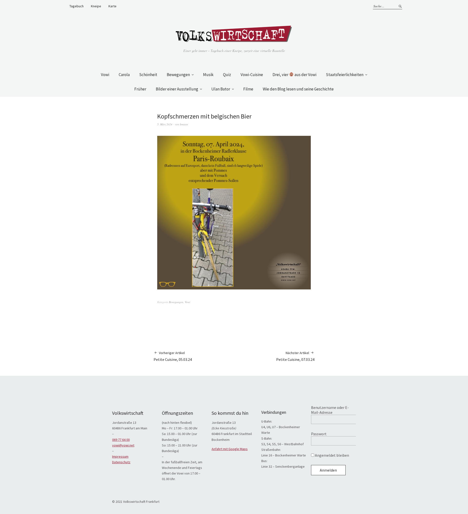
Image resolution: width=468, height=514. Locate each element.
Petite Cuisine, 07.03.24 (295, 356)
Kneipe (96, 6)
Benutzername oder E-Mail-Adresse (330, 410)
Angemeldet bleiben (331, 455)
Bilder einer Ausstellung (177, 89)
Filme (248, 89)
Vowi (105, 74)
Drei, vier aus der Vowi (294, 74)
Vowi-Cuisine (252, 74)
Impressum (120, 456)
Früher (140, 89)
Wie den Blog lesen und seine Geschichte (298, 89)
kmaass (184, 124)
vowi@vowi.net (123, 445)
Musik (208, 74)
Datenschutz (121, 462)
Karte (112, 6)
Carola (124, 74)
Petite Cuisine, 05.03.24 (173, 356)
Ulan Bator (220, 89)
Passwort (319, 433)
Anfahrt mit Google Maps (230, 449)
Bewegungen (178, 74)
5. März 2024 (164, 124)
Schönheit (148, 74)
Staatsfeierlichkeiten (344, 74)
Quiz (227, 74)
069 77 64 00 (121, 439)
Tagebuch (76, 6)
